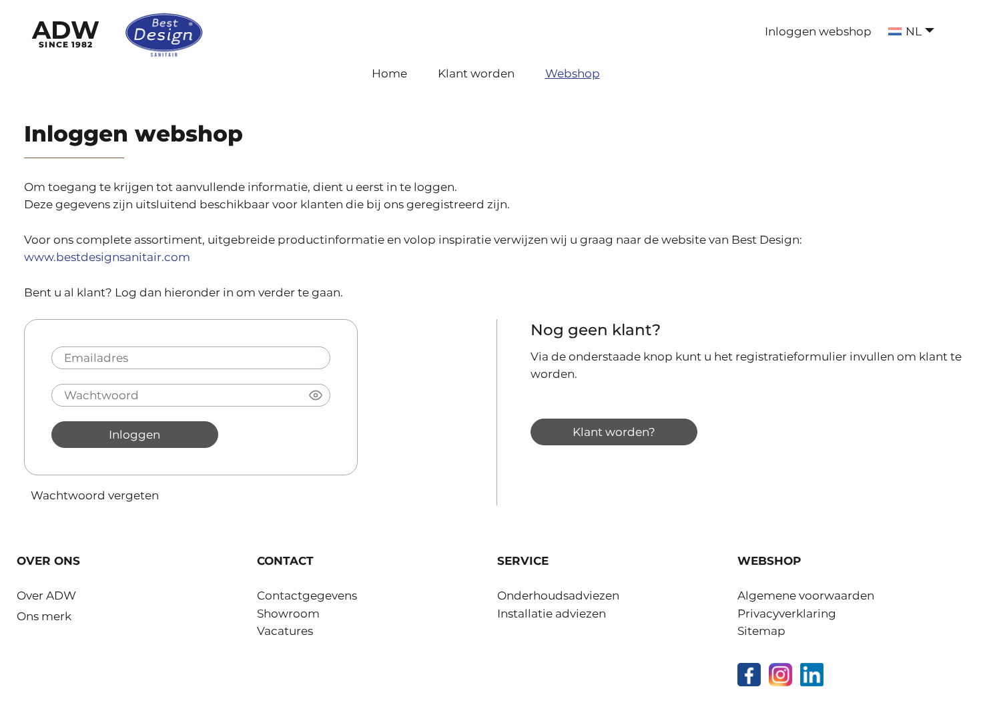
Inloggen (134, 434)
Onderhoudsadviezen (558, 595)
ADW (65, 32)
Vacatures (285, 631)
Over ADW (46, 595)
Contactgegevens (307, 595)
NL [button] (914, 31)
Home (389, 73)
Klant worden (476, 73)
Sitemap (761, 631)
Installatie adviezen (551, 613)
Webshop (572, 73)
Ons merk (44, 616)
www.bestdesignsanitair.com (107, 257)
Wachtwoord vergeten (95, 495)
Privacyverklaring (786, 613)
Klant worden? (614, 432)
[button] (315, 395)
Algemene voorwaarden (805, 595)
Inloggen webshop (818, 31)
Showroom (288, 613)
